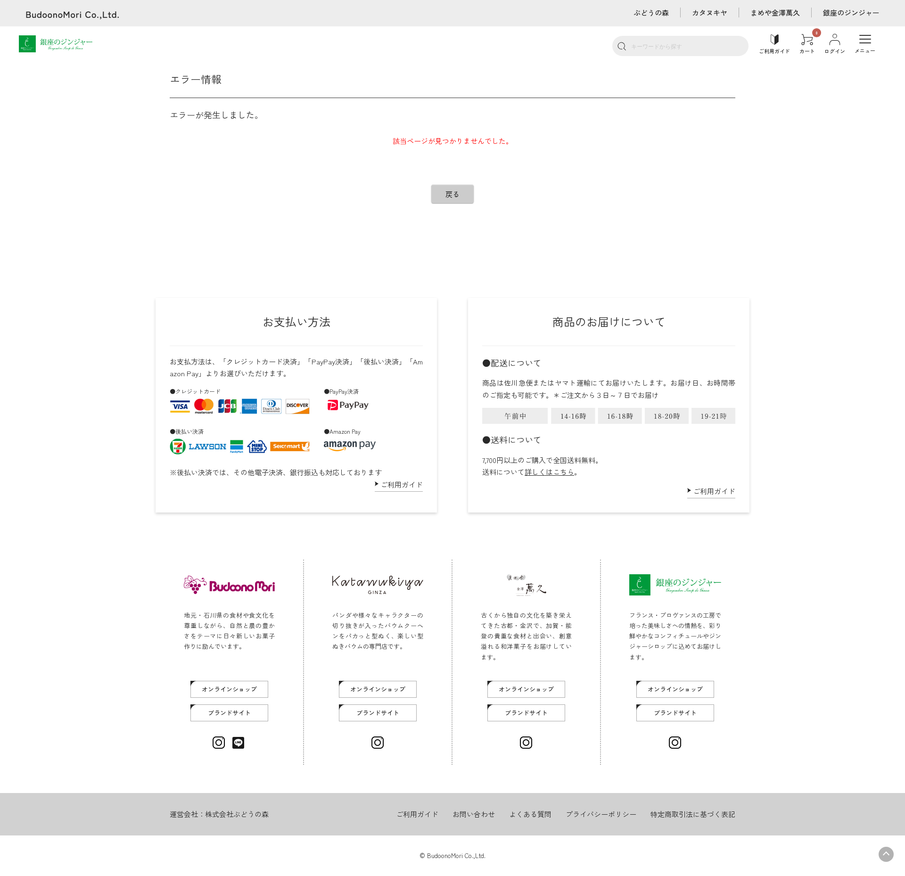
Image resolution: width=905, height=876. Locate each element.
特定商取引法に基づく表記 (692, 814)
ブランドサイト (229, 712)
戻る (452, 194)
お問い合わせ (473, 814)
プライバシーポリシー (601, 814)
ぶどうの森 (651, 12)
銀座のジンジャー (851, 12)
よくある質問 (530, 814)
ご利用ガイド (401, 484)
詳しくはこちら (549, 472)
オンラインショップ (229, 689)
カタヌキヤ (709, 12)
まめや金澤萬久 (775, 12)
